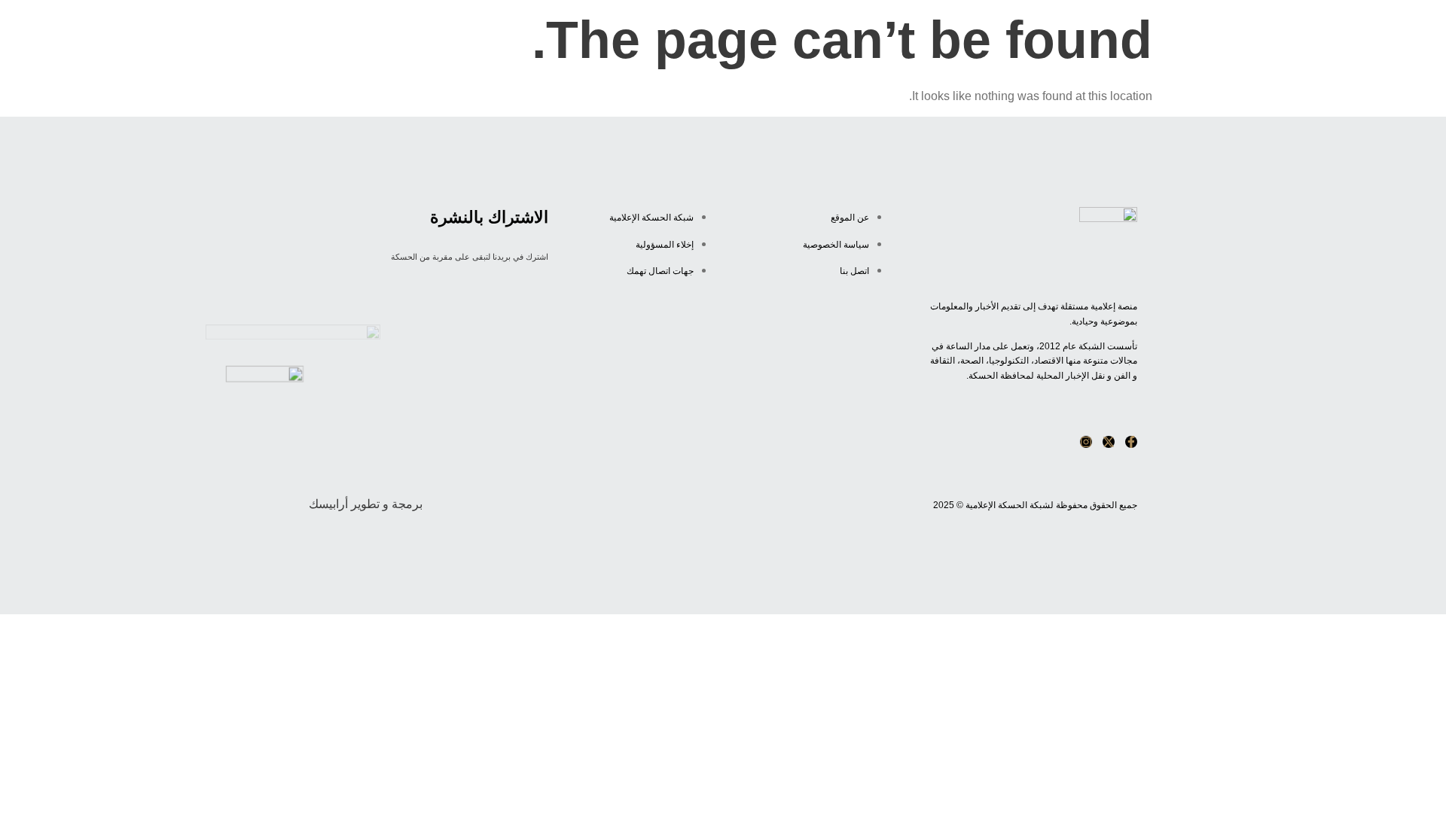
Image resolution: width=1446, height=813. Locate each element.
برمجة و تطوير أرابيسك (366, 504)
